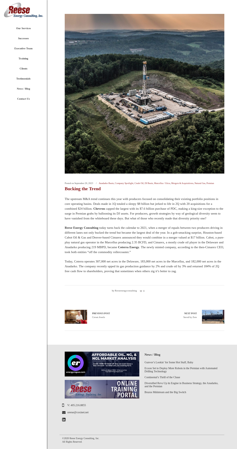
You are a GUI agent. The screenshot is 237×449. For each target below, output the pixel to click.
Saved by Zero (190, 315)
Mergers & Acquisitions (182, 183)
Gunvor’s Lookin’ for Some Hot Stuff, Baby (169, 362)
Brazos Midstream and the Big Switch (165, 392)
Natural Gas (199, 183)
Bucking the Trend (83, 188)
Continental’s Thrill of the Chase (162, 377)
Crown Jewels (76, 317)
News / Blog (152, 354)
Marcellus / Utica (162, 183)
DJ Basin (149, 183)
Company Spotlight (124, 183)
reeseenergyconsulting (126, 290)
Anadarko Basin (106, 183)
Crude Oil (139, 183)
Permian (210, 183)
